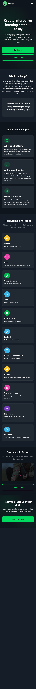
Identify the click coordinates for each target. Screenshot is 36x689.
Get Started (18, 50)
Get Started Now (18, 519)
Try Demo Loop (18, 57)
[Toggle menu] (32, 4)
